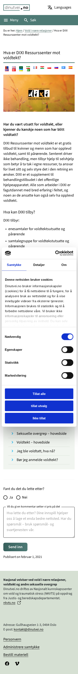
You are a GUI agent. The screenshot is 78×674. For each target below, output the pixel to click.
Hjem (19, 31)
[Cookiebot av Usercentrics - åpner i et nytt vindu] (55, 253)
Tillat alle (39, 393)
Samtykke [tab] (14, 264)
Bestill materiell (15, 654)
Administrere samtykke (21, 647)
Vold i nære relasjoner (38, 31)
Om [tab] (64, 264)
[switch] (67, 349)
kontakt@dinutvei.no (28, 629)
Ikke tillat (39, 418)
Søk (33, 20)
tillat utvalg (39, 406)
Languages (62, 7)
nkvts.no (9, 602)
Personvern (12, 639)
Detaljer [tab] (39, 264)
